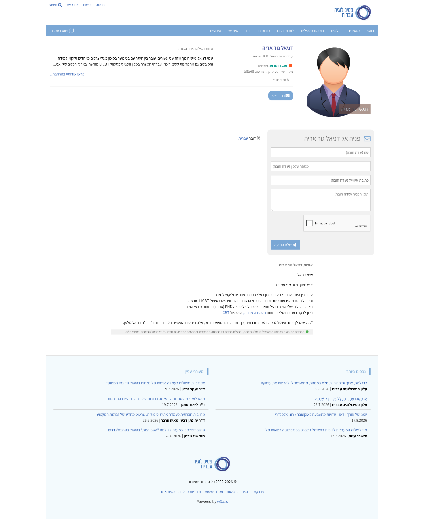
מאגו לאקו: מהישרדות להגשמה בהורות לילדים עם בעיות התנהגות (156, 398)
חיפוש (53, 4)
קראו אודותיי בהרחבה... (67, 74)
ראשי (370, 30)
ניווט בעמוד (60, 30)
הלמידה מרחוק (254, 312)
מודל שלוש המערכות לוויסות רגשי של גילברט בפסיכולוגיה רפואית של (316, 429)
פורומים (264, 30)
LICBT (224, 312)
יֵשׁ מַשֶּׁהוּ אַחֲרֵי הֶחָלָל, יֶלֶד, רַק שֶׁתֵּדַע (340, 398)
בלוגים (336, 30)
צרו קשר (72, 4)
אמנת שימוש (213, 491)
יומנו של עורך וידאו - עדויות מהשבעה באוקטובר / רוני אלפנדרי (321, 414)
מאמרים (354, 30)
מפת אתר (167, 491)
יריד (248, 30)
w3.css (222, 501)
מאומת (261, 66)
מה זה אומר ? (279, 79)
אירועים (215, 30)
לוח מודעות (285, 30)
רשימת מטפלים (312, 30)
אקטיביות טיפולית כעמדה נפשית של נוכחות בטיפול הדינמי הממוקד (155, 382)
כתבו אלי (279, 95)
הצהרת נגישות (237, 491)
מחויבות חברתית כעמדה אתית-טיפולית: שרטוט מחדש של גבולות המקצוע (151, 414)
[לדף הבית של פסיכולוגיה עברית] (353, 12)
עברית (243, 138)
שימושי (233, 30)
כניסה (100, 4)
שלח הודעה (283, 244)
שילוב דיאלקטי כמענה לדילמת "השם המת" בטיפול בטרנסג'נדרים (156, 429)
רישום (87, 4)
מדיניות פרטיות (189, 491)
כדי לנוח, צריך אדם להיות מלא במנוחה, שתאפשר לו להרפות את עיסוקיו (314, 382)
